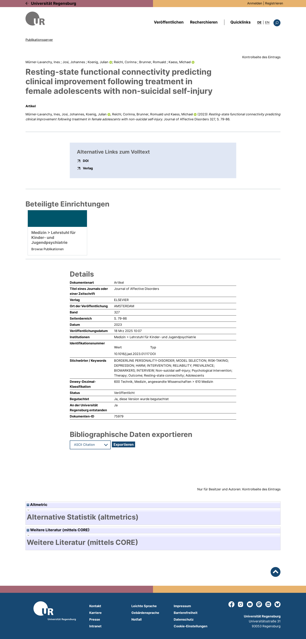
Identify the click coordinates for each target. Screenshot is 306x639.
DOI (86, 161)
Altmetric (38, 504)
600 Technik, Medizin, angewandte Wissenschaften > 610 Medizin (163, 381)
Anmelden (254, 3)
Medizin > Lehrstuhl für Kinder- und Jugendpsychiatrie (155, 337)
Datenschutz (184, 619)
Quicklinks (240, 22)
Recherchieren (204, 22)
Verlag (88, 168)
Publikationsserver (39, 40)
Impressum (182, 606)
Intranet (95, 626)
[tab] (153, 517)
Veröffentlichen (169, 22)
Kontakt (95, 606)
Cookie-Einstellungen (190, 626)
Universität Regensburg (53, 3)
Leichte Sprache (144, 606)
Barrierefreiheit (185, 613)
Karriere (95, 613)
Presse (94, 619)
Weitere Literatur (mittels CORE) (59, 530)
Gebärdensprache (145, 613)
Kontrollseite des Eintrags (261, 57)
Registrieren (274, 3)
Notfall (136, 619)
